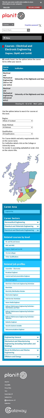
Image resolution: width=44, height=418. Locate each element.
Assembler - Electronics (13, 269)
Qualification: (7, 131)
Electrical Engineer (11, 280)
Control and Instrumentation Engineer (18, 276)
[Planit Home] (13, 21)
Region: (5, 118)
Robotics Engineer (11, 322)
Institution (19, 68)
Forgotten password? (32, 25)
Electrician (9, 287)
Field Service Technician (13, 299)
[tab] (22, 222)
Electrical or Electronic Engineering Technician (20, 284)
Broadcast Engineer (12, 272)
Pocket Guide (8, 394)
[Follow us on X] (40, 25)
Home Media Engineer (13, 302)
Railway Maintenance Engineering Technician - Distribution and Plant (20, 307)
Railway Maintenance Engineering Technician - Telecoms (20, 317)
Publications (7, 403)
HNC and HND (10, 245)
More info (6, 7)
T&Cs (6, 391)
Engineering (9, 211)
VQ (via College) (11, 253)
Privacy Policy (8, 388)
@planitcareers (10, 400)
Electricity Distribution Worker (15, 291)
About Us (7, 381)
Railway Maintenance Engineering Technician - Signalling (20, 312)
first (35, 104)
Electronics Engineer (12, 295)
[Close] (41, 2)
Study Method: (7, 125)
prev (40, 104)
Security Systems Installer (14, 326)
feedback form (8, 397)
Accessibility (7, 385)
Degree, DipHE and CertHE (14, 249)
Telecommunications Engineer (15, 329)
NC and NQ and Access (13, 242)
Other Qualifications (12, 257)
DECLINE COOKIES (34, 7)
